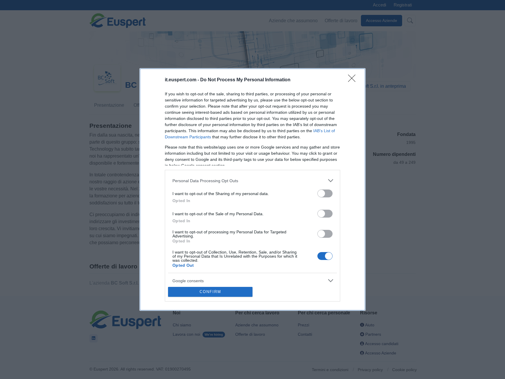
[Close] (353, 80)
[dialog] (252, 189)
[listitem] (252, 181)
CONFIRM (210, 292)
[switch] (325, 193)
